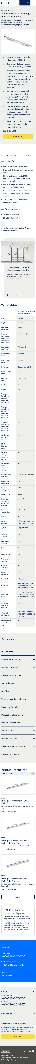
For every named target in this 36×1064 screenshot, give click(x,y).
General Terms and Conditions (9, 1057)
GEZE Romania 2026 (7, 1055)
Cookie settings (5, 1060)
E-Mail (26, 929)
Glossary (13, 1060)
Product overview (9, 155)
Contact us (18, 136)
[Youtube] (33, 1051)
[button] (7, 295)
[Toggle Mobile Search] (22, 2)
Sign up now (18, 1037)
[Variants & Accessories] (18, 774)
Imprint (19, 1060)
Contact (5, 991)
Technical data (27, 155)
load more (18, 897)
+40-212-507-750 (13, 956)
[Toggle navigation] (33, 2)
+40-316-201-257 (13, 964)
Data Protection (23, 1057)
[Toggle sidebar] (27, 2)
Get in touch (6, 1014)
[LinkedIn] (30, 1051)
